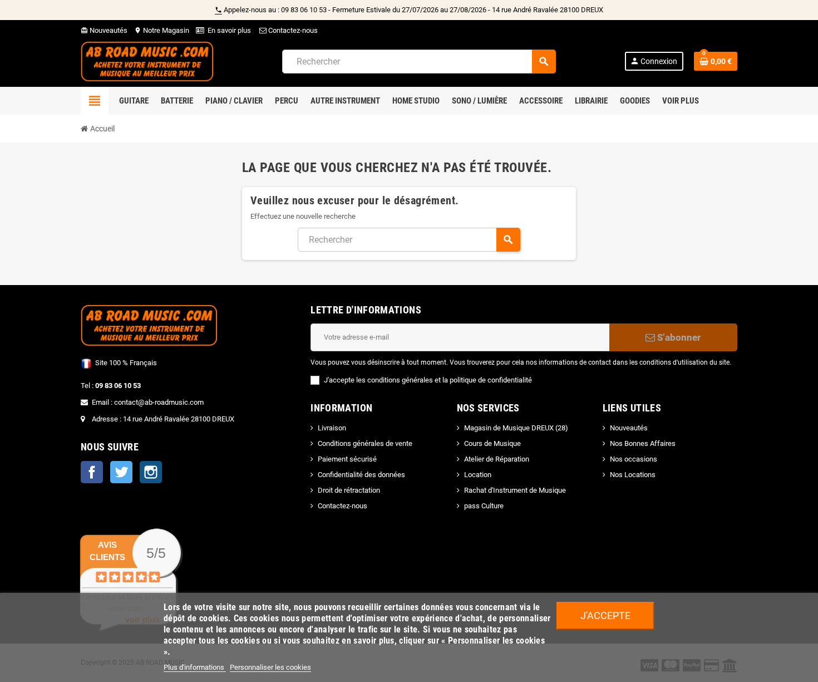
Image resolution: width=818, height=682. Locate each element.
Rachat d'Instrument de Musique (515, 490)
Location (477, 474)
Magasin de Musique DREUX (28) (516, 428)
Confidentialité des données (361, 474)
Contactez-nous (292, 30)
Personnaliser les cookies (270, 667)
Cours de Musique (492, 443)
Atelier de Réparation (496, 459)
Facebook (92, 472)
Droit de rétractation (349, 490)
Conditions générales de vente (365, 443)
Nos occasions (633, 459)
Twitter (121, 472)
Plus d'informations (195, 667)
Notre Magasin (161, 30)
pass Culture (484, 506)
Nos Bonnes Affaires (643, 443)
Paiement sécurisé (347, 459)
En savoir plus (229, 30)
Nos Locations (633, 474)
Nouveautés (104, 30)
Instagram (151, 472)
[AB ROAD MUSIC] (147, 61)
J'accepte (605, 615)
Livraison (332, 428)
